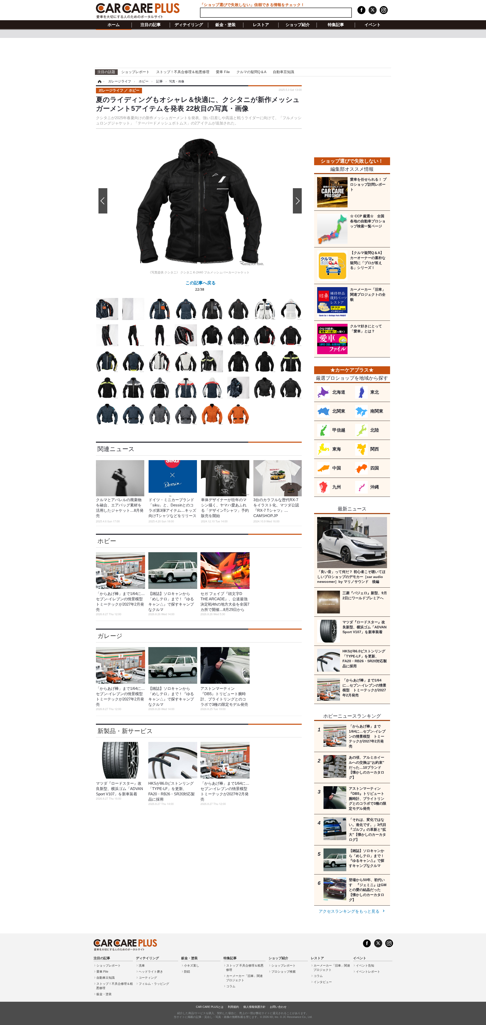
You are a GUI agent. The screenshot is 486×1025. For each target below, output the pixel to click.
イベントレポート (368, 971)
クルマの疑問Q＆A (251, 72)
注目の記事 (150, 25)
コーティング (148, 977)
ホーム (114, 25)
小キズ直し (191, 965)
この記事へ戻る (201, 285)
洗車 (142, 965)
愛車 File (223, 72)
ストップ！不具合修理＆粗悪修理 (182, 72)
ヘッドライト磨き (151, 971)
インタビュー (323, 982)
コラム (230, 986)
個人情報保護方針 (254, 1006)
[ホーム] (99, 81)
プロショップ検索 (283, 971)
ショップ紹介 (298, 25)
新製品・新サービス (125, 731)
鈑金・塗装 (225, 25)
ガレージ (110, 635)
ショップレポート (135, 72)
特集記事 (336, 25)
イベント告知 (365, 965)
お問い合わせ (278, 1006)
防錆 (187, 971)
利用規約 (233, 1006)
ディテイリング (189, 25)
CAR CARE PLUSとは (210, 1006)
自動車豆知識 (283, 72)
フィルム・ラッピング (154, 984)
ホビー (106, 541)
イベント (372, 25)
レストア (261, 25)
